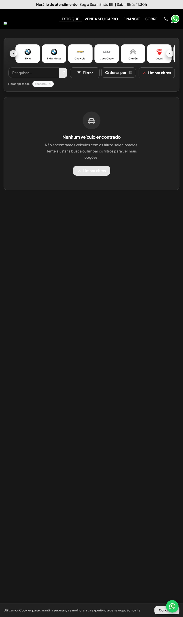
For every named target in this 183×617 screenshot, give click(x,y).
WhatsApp (175, 18)
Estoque (70, 18)
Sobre (151, 18)
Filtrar (88, 72)
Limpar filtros (159, 72)
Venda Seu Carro (101, 18)
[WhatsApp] (172, 606)
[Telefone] (166, 19)
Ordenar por (115, 72)
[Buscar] (64, 73)
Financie (131, 18)
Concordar (167, 610)
